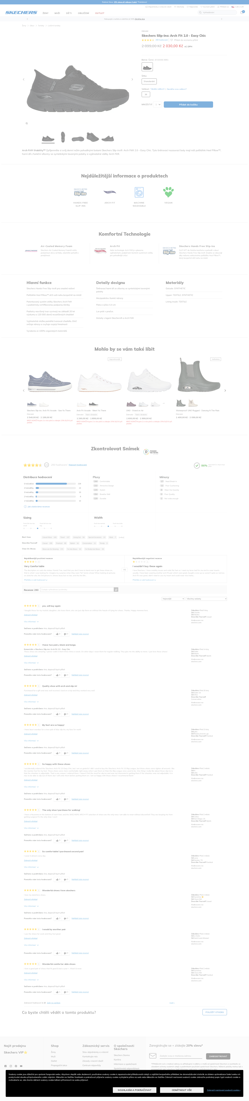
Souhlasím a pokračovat (134, 1090)
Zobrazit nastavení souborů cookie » (223, 1090)
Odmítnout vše (182, 1090)
